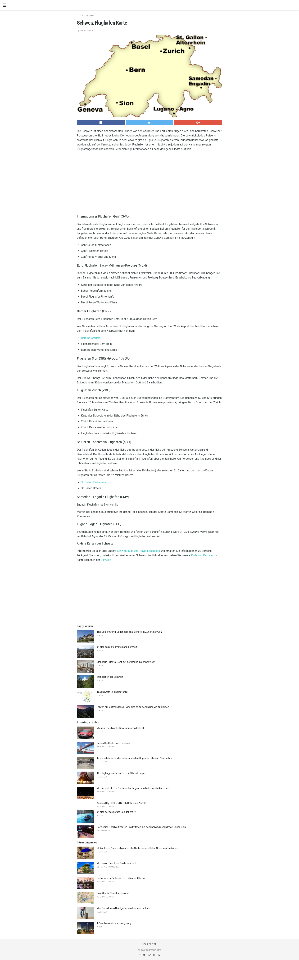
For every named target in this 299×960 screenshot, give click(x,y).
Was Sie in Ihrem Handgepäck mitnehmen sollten (123, 908)
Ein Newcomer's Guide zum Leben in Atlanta (121, 878)
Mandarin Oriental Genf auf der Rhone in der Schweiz (126, 662)
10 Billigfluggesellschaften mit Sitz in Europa (121, 773)
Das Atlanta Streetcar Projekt (113, 893)
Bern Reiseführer (91, 338)
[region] (149, 182)
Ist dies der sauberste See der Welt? (116, 812)
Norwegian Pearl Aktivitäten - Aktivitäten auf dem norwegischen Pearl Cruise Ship (141, 827)
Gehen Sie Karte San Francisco (113, 743)
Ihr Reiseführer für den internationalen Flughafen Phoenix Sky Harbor (134, 758)
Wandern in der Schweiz (110, 676)
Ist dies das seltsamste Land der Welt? (117, 646)
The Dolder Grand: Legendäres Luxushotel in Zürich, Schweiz (129, 631)
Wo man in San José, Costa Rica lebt (116, 863)
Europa (80, 15)
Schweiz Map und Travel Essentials (138, 550)
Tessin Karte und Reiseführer (112, 692)
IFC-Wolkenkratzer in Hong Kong (114, 923)
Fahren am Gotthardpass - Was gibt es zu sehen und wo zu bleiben (133, 707)
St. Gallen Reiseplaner (94, 482)
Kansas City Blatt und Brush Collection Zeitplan (122, 803)
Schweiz (90, 15)
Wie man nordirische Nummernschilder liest (120, 728)
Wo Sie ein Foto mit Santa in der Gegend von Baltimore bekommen (133, 788)
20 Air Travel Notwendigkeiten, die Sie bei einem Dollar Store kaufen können (138, 848)
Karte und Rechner (202, 555)
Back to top (149, 944)
